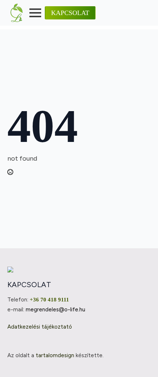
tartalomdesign (55, 355)
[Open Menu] (35, 13)
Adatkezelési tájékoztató (39, 326)
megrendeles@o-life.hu (55, 309)
